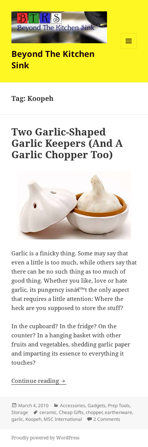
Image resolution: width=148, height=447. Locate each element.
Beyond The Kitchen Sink (52, 59)
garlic (17, 419)
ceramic (48, 412)
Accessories (72, 405)
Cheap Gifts (71, 412)
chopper (94, 412)
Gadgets (96, 405)
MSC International (63, 419)
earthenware (118, 412)
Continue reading (38, 380)
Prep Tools (119, 405)
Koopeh (33, 419)
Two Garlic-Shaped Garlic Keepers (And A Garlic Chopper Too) (67, 143)
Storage (19, 412)
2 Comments (106, 419)
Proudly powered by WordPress (45, 437)
